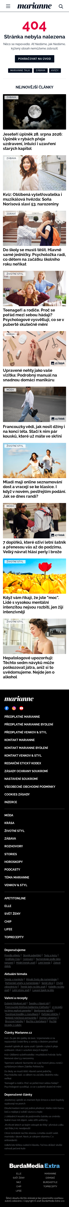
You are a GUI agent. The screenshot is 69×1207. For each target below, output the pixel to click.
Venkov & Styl (15, 885)
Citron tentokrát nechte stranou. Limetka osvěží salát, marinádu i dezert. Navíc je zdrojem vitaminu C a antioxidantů (31, 1137)
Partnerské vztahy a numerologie (22, 983)
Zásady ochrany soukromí (26, 771)
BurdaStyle (50, 1182)
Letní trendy (44, 962)
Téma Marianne (16, 877)
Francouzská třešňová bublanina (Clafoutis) (27, 1007)
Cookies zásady (17, 794)
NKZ (18, 1182)
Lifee (8, 929)
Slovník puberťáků (32, 955)
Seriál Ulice (47, 983)
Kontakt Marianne (19, 740)
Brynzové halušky (14, 1021)
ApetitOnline (15, 898)
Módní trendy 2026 (25, 962)
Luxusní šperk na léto (43, 990)
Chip (7, 921)
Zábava (40, 70)
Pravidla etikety (12, 955)
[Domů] (34, 5)
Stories (10, 854)
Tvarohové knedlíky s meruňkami (21, 1014)
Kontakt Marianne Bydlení (26, 748)
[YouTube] (21, 708)
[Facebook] (6, 708)
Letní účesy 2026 (20, 990)
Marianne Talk (20, 70)
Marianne (50, 1173)
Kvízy (55, 70)
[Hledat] (61, 5)
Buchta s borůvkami (36, 1021)
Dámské (50, 1178)
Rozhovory (13, 846)
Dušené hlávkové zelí (15, 1003)
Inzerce (10, 802)
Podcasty (12, 869)
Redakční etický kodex (22, 763)
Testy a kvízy (50, 955)
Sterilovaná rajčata (43, 1010)
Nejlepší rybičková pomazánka (20, 1018)
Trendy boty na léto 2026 (32, 986)
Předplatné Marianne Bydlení (28, 724)
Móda (8, 815)
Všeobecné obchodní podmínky (29, 786)
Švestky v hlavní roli (39, 1003)
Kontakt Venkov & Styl (23, 755)
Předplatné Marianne (22, 716)
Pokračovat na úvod (34, 58)
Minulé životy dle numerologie (41, 979)
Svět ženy (12, 913)
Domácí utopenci (48, 1018)
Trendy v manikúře (13, 979)
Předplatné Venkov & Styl (25, 732)
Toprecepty (14, 937)
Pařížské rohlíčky (50, 1014)
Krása (9, 823)
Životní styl (14, 831)
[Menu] (8, 6)
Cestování (28, 959)
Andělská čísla (12, 959)
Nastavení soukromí (21, 779)
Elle (7, 906)
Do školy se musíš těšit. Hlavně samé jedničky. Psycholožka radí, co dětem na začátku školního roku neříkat (31, 1075)
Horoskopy (13, 862)
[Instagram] (14, 708)
